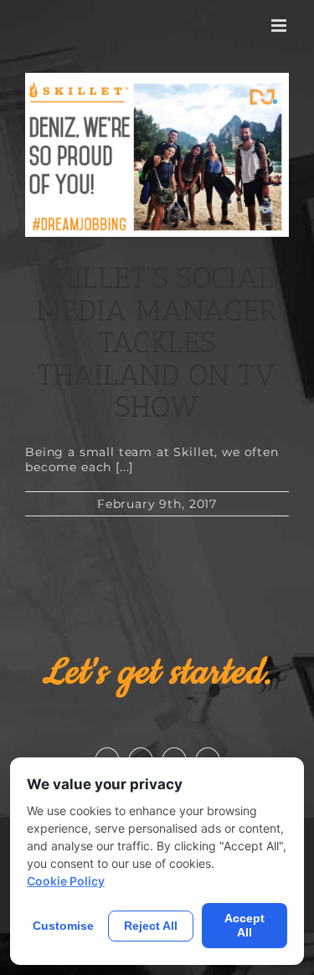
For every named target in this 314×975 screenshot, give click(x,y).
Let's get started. (157, 673)
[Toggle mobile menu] (280, 25)
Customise (63, 925)
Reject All (151, 925)
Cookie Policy (66, 881)
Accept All (244, 925)
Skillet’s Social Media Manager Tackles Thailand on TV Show (157, 342)
